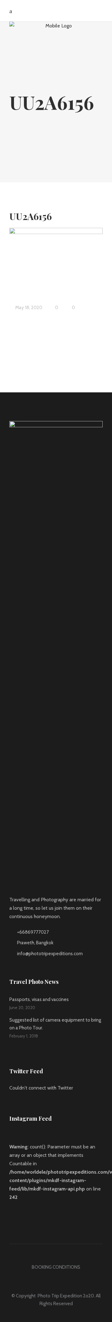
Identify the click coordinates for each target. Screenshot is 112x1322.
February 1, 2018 (23, 1035)
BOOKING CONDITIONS (56, 1267)
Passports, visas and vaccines (39, 999)
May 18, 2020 (28, 307)
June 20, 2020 (22, 1007)
